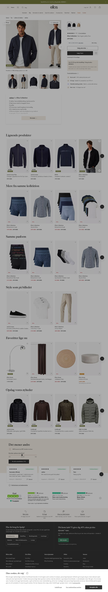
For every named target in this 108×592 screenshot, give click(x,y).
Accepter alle (94, 587)
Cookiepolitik (76, 583)
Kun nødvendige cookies (73, 587)
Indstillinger (58, 587)
